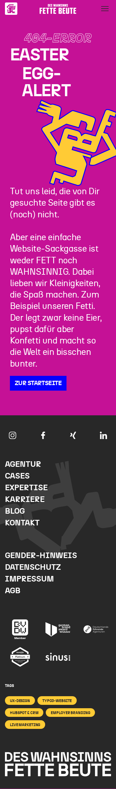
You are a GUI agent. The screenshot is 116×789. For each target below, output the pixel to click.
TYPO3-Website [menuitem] (57, 701)
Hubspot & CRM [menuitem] (24, 713)
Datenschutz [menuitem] (33, 567)
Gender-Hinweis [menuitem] (41, 555)
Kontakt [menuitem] (22, 523)
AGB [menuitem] (12, 590)
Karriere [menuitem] (25, 499)
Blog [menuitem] (15, 511)
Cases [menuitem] (17, 476)
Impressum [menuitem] (29, 579)
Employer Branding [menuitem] (70, 713)
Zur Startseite (38, 383)
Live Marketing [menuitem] (25, 725)
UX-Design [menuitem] (20, 701)
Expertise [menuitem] (26, 487)
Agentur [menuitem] (23, 464)
